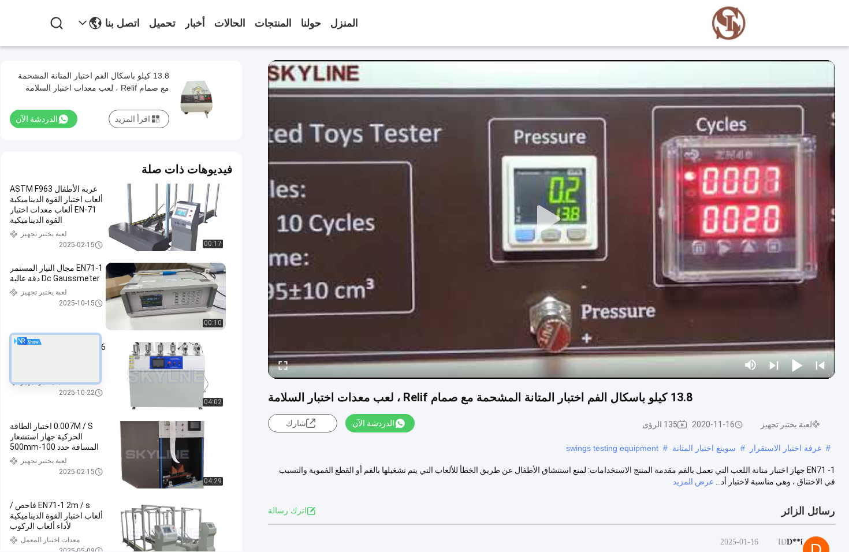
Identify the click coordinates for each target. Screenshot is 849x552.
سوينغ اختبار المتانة (704, 448)
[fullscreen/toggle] (283, 365)
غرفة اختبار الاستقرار (785, 448)
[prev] (820, 365)
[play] (551, 219)
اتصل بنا (122, 23)
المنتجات (273, 23)
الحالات (229, 23)
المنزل (344, 23)
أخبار (195, 23)
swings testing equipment (612, 448)
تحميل (162, 23)
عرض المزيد (693, 481)
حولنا (311, 23)
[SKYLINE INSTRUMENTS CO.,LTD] (729, 23)
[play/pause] (797, 365)
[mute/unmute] (750, 365)
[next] (773, 365)
